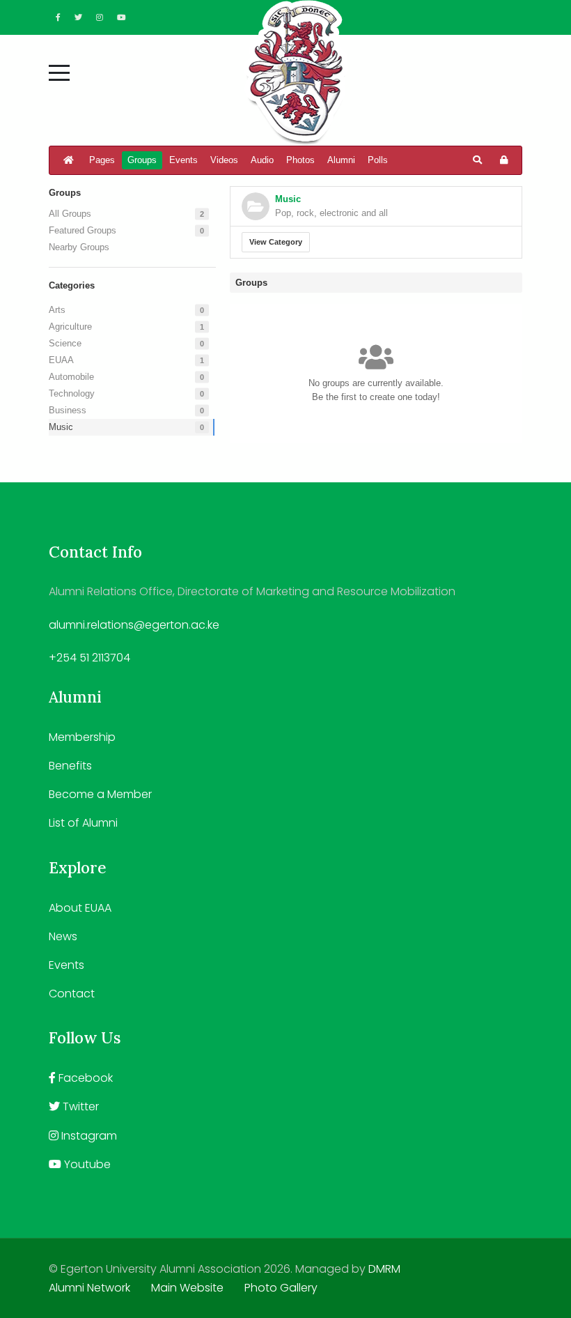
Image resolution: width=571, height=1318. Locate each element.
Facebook (84, 1078)
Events (66, 965)
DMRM (384, 1269)
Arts (57, 310)
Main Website (187, 1288)
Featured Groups (82, 230)
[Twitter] (78, 17)
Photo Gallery (281, 1288)
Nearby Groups (79, 247)
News (63, 936)
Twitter (79, 1106)
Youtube (86, 1164)
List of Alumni (83, 823)
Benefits (70, 766)
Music (61, 427)
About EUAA (80, 908)
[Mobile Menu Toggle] (59, 73)
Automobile (71, 376)
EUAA (61, 360)
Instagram (87, 1136)
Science (65, 343)
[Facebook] (58, 17)
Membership (82, 737)
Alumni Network (89, 1288)
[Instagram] (99, 17)
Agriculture (70, 326)
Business (67, 410)
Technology (72, 393)
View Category (275, 242)
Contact (72, 994)
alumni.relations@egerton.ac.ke (134, 625)
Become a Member (100, 794)
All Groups (70, 213)
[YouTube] (121, 17)
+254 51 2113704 (89, 658)
